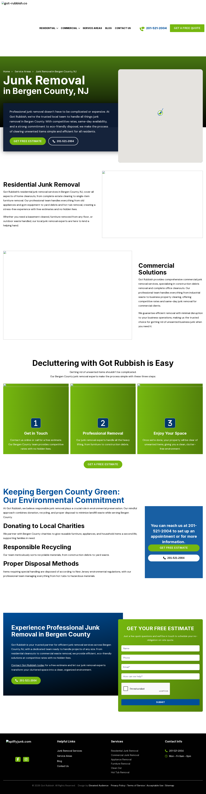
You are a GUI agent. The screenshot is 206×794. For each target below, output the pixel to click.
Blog (108, 28)
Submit (160, 702)
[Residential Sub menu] (57, 28)
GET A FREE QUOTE (187, 28)
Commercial (69, 28)
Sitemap (169, 785)
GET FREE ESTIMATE (28, 141)
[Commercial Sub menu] (79, 28)
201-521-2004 (156, 28)
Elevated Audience (98, 785)
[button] (160, 112)
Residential (47, 28)
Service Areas (92, 28)
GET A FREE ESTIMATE (103, 464)
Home (6, 71)
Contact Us (123, 28)
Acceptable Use (155, 785)
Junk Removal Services (69, 750)
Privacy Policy (118, 785)
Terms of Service (136, 785)
